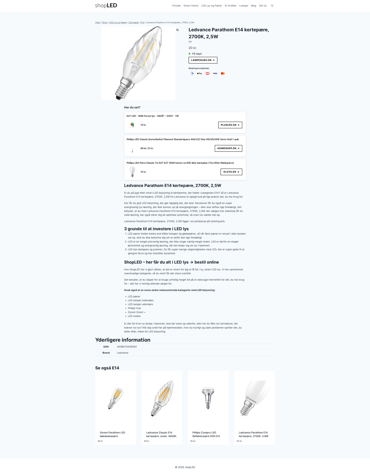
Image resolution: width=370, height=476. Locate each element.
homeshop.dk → (228, 148)
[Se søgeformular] (272, 5)
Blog (253, 5)
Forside (176, 5)
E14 (190, 41)
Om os (263, 5)
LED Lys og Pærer (211, 5)
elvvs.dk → (231, 171)
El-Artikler (230, 5)
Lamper (243, 5)
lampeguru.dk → (203, 60)
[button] (177, 30)
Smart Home (191, 5)
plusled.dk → (230, 124)
